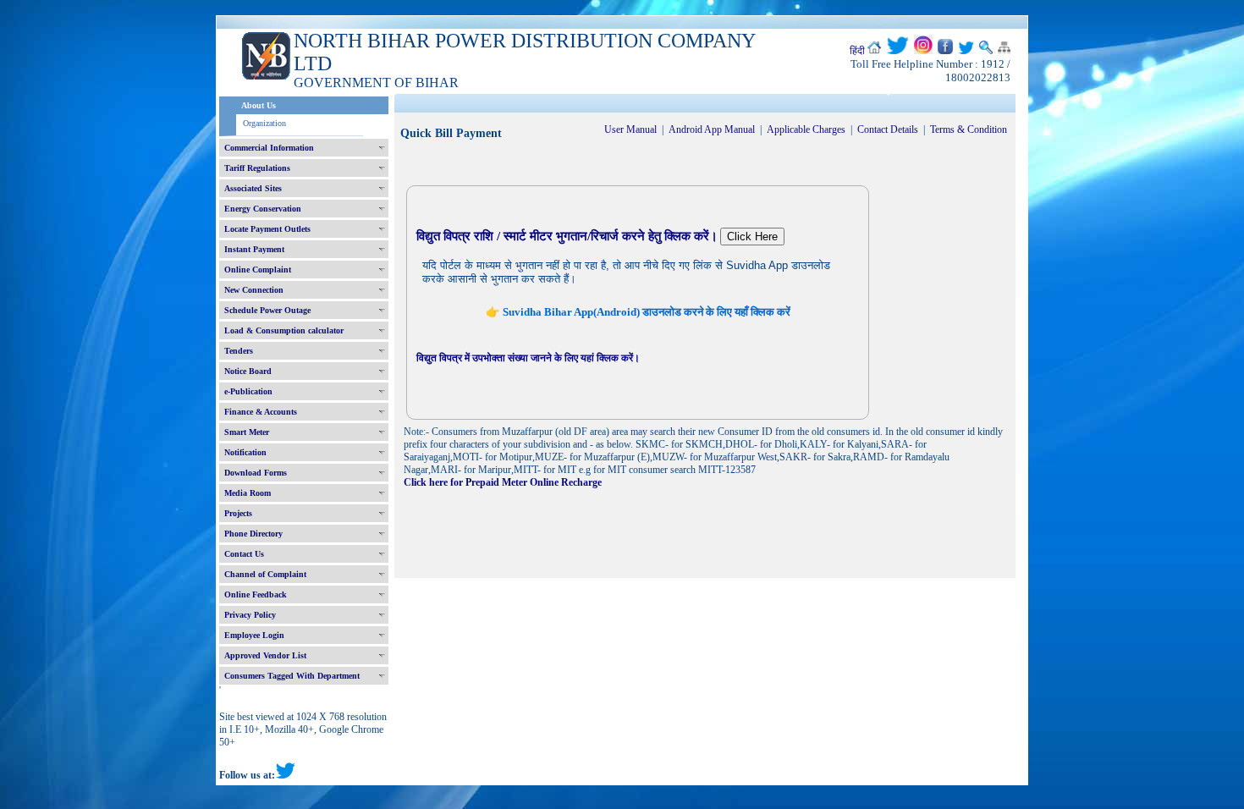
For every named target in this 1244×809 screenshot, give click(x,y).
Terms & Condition (968, 129)
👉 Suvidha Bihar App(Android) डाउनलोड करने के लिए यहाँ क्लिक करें (638, 311)
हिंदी (857, 51)
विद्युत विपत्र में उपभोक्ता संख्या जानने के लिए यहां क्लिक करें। (528, 358)
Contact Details (887, 129)
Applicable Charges (806, 129)
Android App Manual (712, 129)
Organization (264, 123)
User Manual (630, 129)
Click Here (752, 236)
